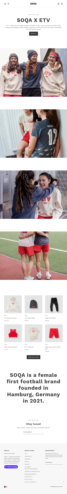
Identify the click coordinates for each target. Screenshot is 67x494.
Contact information (30, 482)
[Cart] (62, 4)
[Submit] (42, 432)
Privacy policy (29, 479)
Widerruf (27, 464)
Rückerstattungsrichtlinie (32, 471)
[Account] (58, 4)
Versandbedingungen (30, 474)
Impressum (27, 459)
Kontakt (27, 461)
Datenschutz (28, 456)
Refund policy (28, 476)
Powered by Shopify (56, 486)
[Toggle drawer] (5, 3)
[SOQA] (33, 4)
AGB (26, 453)
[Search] (8, 4)
